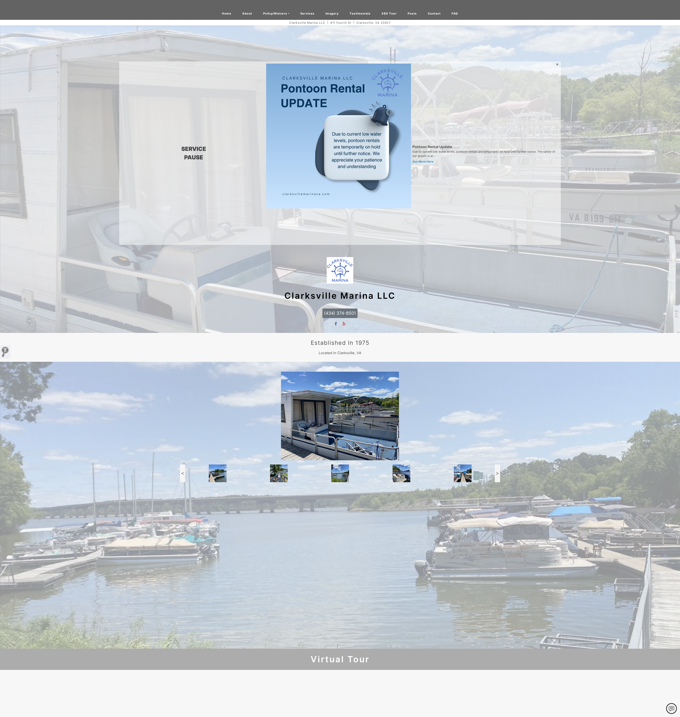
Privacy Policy (349, 707)
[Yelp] (343, 121)
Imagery (332, 13)
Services (307, 13)
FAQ (455, 13)
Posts (412, 13)
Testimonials (360, 13)
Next (497, 271)
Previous (182, 271)
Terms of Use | (331, 707)
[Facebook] (336, 121)
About (247, 13)
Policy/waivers (275, 13)
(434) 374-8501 (340, 111)
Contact (434, 13)
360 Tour (389, 13)
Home (226, 13)
